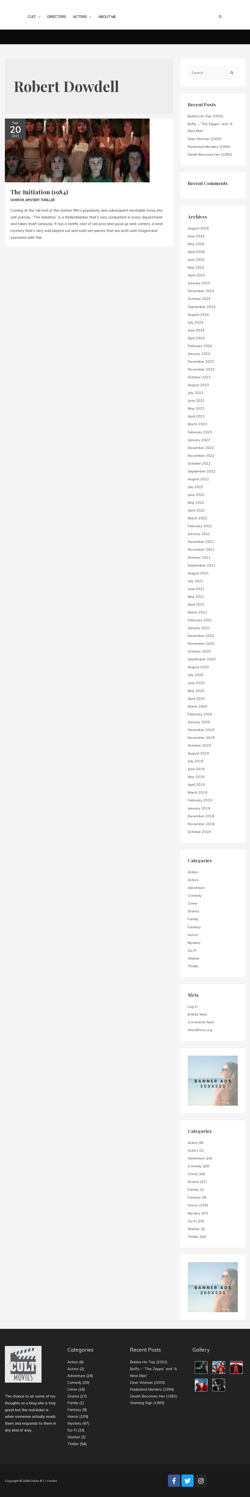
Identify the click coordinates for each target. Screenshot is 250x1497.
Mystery (32, 200)
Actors (193, 880)
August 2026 (198, 228)
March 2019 (197, 792)
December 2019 (201, 730)
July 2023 (195, 393)
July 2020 (195, 675)
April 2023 (196, 416)
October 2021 (199, 557)
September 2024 (202, 307)
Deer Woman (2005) (204, 139)
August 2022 (198, 479)
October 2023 (199, 377)
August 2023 (198, 385)
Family (193, 919)
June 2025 (196, 259)
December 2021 (201, 541)
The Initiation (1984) (39, 192)
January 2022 (199, 534)
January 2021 (199, 628)
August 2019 (198, 753)
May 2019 (196, 777)
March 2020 (197, 706)
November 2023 (201, 369)
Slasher (194, 958)
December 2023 (201, 361)
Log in (193, 1006)
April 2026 (196, 252)
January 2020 (199, 722)
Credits (52, 1481)
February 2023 (200, 432)
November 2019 (201, 737)
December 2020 (201, 636)
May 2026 (196, 244)
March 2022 (197, 518)
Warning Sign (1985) (147, 1402)
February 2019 (200, 800)
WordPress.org (200, 1030)
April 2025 (196, 275)
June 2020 (196, 683)
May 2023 (196, 408)
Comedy (195, 895)
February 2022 (200, 526)
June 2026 (196, 236)
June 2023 (196, 400)
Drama (193, 911)
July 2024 (195, 322)
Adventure (196, 887)
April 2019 (196, 784)
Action (193, 872)
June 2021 (196, 589)
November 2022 (201, 455)
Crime (192, 903)
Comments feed (201, 1022)
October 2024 (199, 298)
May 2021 (196, 596)
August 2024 (198, 314)
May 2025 (196, 267)
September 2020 (202, 659)
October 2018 (199, 832)
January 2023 (199, 440)
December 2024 (201, 291)
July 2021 (195, 581)
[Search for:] (213, 73)
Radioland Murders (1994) (209, 146)
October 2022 (199, 463)
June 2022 (196, 494)
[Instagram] (201, 1481)
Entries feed (197, 1014)
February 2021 (200, 620)
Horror (17, 200)
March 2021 (197, 612)
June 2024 (196, 330)
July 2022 (195, 487)
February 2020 (200, 714)
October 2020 (199, 651)
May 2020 (196, 690)
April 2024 (196, 338)
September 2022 (202, 471)
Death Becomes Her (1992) (210, 154)
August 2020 (198, 667)
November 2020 (201, 643)
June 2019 (196, 769)
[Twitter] (187, 1481)
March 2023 (197, 424)
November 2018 (201, 824)
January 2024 (199, 353)
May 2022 (196, 502)
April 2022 (196, 510)
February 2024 (200, 346)
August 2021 (198, 573)
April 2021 (196, 604)
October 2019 (199, 745)
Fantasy (194, 927)
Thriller (48, 200)
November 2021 (201, 549)
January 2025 (199, 283)
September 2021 (202, 565)
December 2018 (201, 816)
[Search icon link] (220, 16)
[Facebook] (174, 1481)
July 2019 (195, 761)
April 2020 (196, 698)
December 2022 (201, 448)
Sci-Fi (192, 950)
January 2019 (199, 808)
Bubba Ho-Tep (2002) (205, 116)
